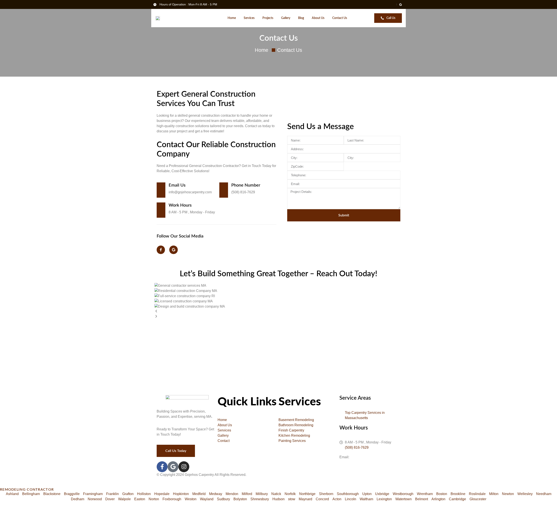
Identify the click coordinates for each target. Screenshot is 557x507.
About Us (318, 18)
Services (249, 18)
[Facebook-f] (161, 250)
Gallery (285, 18)
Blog (301, 18)
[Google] (173, 250)
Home (232, 18)
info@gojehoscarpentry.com (371, 457)
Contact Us (339, 18)
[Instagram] (183, 466)
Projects (267, 18)
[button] (278, 311)
